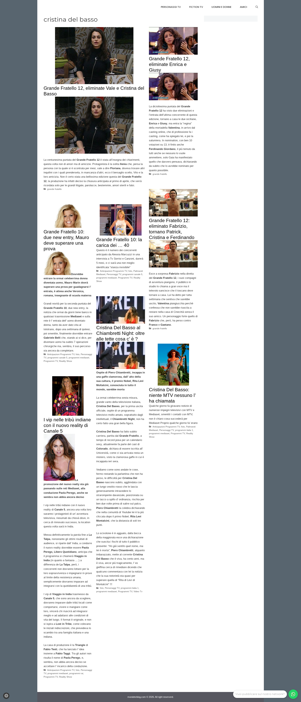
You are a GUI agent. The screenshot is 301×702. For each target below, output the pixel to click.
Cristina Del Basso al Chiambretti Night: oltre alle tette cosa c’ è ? (120, 333)
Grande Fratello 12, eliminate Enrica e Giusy (169, 64)
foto (77, 354)
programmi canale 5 (57, 357)
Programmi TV (51, 361)
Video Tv (138, 591)
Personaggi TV (171, 7)
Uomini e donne (221, 7)
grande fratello (54, 189)
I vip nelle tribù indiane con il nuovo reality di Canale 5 (67, 425)
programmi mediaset (79, 357)
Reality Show (65, 361)
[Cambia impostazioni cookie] (6, 696)
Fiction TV (196, 7)
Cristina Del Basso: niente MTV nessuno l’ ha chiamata (172, 395)
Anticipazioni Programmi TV (60, 354)
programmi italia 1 (130, 588)
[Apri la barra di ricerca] (256, 7)
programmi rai (76, 673)
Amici (243, 7)
